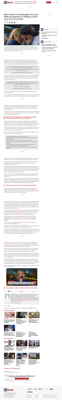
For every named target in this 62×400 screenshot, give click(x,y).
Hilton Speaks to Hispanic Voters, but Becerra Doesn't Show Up (9, 361)
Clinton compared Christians (31, 188)
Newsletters (29, 397)
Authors (16, 1)
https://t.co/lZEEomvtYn (23, 70)
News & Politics (22, 3)
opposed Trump (19, 214)
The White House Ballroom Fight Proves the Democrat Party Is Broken (34, 361)
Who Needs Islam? (33, 347)
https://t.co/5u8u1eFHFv (24, 86)
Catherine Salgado (7, 364)
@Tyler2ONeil (19, 301)
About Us (37, 395)
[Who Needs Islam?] (34, 343)
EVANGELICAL (31, 308)
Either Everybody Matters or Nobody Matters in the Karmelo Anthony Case (21, 362)
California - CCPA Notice (54, 397)
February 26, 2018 (28, 72)
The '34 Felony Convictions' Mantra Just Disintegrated (9, 348)
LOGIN (53, 2)
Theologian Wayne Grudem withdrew (18, 211)
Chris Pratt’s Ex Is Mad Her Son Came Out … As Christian (21, 348)
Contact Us (29, 395)
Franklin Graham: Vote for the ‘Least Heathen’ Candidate (20, 185)
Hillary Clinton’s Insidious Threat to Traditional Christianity (21, 288)
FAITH (9, 305)
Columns (16, 3)
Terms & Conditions (46, 397)
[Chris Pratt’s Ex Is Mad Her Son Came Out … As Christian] (21, 343)
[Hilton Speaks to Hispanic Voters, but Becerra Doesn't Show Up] (9, 355)
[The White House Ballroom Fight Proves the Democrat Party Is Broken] (34, 355)
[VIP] (34, 3)
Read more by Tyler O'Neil (16, 302)
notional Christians (22, 170)
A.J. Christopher (31, 348)
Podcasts (20, 1)
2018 (7, 308)
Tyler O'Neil (6, 20)
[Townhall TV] (35, 1)
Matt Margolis (31, 364)
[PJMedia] (8, 2)
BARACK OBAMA (12, 308)
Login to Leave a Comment (21, 378)
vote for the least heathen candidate (29, 217)
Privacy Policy (53, 395)
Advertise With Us (46, 395)
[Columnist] (8, 296)
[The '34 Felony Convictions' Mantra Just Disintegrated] (9, 343)
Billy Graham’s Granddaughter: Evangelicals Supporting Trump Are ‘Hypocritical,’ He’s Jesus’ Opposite (20, 117)
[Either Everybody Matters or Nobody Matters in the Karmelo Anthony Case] (21, 355)
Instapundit (29, 1)
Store (24, 1)
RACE (35, 308)
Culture (28, 3)
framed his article (11, 91)
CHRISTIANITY (18, 308)
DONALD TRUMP (24, 308)
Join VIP (48, 2)
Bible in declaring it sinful (9, 245)
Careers (36, 397)
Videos (31, 3)
